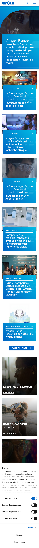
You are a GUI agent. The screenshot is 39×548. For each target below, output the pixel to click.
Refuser (19, 535)
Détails (30, 527)
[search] (28, 3)
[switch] (34, 505)
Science (8, 134)
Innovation (9, 89)
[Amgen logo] (8, 3)
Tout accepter (19, 542)
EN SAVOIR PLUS (8, 393)
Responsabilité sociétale (13, 326)
